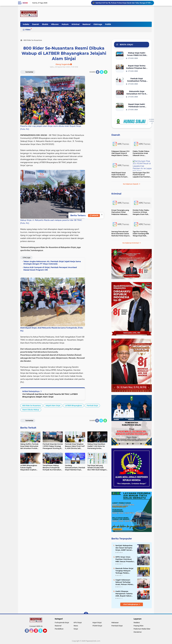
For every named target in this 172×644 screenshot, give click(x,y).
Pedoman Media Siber (142, 629)
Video (27, 29)
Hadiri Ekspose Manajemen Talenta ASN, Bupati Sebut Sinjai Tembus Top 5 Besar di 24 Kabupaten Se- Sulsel (125, 593)
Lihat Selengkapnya (131, 604)
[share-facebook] (97, 72)
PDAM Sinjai (97, 626)
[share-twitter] (101, 72)
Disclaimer (138, 632)
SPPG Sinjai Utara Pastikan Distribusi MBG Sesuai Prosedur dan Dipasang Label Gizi (124, 559)
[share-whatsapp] (105, 72)
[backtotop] (86, 614)
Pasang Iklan (138, 626)
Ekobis (45, 24)
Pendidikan (59, 629)
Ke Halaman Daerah (131, 184)
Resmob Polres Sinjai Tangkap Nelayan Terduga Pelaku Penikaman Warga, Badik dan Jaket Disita (125, 570)
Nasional (86, 24)
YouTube (46, 634)
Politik (108, 24)
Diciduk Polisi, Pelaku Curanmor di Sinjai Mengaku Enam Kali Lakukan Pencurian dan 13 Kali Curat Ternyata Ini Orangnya (142, 212)
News (76, 626)
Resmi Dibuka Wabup (30, 410)
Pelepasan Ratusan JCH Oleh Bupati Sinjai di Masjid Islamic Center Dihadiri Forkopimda (120, 153)
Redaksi (137, 622)
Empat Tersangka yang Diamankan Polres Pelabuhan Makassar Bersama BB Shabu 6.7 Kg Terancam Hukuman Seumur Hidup (120, 212)
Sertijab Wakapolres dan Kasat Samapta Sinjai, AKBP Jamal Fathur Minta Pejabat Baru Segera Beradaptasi (124, 547)
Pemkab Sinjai (92, 405)
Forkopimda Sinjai (62, 622)
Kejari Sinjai (97, 622)
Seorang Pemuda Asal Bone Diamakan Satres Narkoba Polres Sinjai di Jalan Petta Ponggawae (120, 234)
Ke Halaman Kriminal (131, 243)
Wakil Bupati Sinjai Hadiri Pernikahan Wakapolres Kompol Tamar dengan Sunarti (119, 175)
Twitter (41, 634)
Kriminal (75, 24)
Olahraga (97, 24)
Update (94, 215)
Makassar (115, 622)
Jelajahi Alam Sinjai (53, 405)
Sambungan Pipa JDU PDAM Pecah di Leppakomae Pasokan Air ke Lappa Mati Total (141, 175)
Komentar (29, 72)
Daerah (35, 24)
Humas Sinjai (152, 120)
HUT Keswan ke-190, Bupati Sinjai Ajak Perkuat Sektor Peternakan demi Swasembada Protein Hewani (124, 3)
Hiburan (55, 24)
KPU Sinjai (78, 622)
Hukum (65, 24)
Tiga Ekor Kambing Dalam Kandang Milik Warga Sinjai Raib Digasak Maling (141, 234)
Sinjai (76, 629)
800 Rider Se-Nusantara (31, 405)
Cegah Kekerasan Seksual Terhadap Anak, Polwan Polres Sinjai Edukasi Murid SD (124, 582)
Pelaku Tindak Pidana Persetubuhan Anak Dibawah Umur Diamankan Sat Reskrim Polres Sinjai (142, 153)
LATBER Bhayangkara (73, 405)
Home (25, 3)
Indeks (26, 24)
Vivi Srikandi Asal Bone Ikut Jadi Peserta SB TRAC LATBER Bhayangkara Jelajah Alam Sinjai (50, 395)
